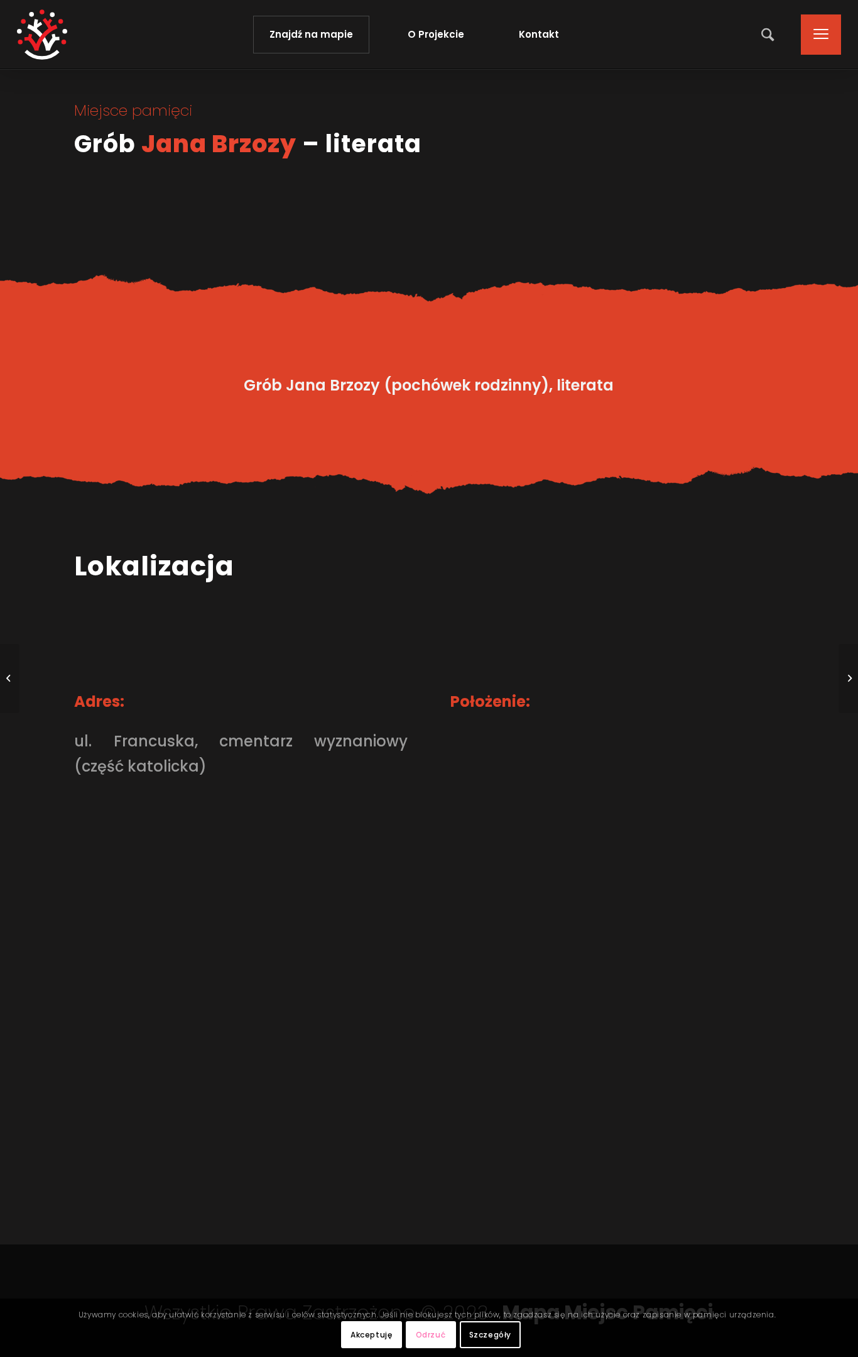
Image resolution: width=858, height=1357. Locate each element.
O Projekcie (436, 34)
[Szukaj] (769, 34)
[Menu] (817, 34)
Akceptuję (371, 1334)
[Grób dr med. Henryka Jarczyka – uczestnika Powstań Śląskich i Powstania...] (9, 678)
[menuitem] (769, 34)
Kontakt (539, 34)
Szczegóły (490, 1334)
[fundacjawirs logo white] (42, 34)
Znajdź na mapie (311, 34)
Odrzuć (431, 1334)
